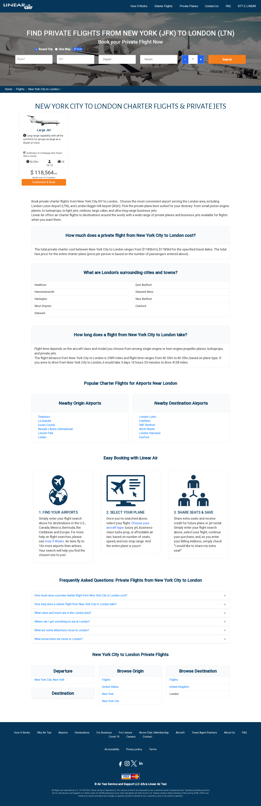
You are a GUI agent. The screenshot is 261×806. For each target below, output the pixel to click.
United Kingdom (179, 686)
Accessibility (112, 749)
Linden (42, 437)
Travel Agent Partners (204, 732)
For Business (104, 732)
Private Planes (189, 6)
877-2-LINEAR (247, 6)
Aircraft (180, 732)
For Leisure (125, 732)
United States (110, 686)
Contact (147, 736)
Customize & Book (43, 182)
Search (227, 59)
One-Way (64, 49)
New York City (110, 701)
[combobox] (17, 59)
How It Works (138, 6)
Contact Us (212, 6)
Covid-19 (114, 736)
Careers (131, 736)
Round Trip (46, 49)
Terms (153, 749)
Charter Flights (163, 6)
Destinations (82, 732)
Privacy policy (134, 749)
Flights (106, 679)
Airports (63, 732)
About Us (229, 732)
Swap (79, 49)
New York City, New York (49, 679)
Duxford (144, 437)
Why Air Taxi (44, 732)
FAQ (228, 6)
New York (108, 694)
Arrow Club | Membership (154, 732)
